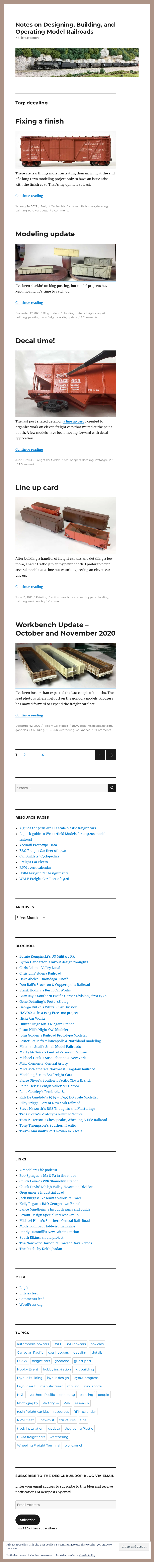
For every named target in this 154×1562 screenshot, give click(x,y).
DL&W (22, 1361)
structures (67, 1420)
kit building (36, 730)
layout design (58, 1378)
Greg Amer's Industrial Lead (41, 1192)
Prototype (101, 460)
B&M (75, 725)
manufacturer (51, 1386)
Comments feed (32, 1299)
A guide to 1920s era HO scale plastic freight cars (57, 828)
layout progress (86, 1378)
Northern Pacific (42, 1395)
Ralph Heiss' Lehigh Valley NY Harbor (49, 1086)
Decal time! (35, 341)
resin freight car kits (53, 317)
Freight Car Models (53, 206)
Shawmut (46, 1420)
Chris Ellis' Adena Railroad (40, 973)
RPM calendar (85, 1412)
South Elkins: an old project (41, 1237)
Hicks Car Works (32, 1018)
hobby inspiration (57, 1369)
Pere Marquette (38, 210)
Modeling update (45, 234)
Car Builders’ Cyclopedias (39, 856)
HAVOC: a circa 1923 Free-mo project (48, 1013)
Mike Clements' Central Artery (43, 1063)
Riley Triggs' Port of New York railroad (49, 1103)
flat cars (107, 725)
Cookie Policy (87, 1555)
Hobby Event (27, 1369)
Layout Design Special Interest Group (49, 1215)
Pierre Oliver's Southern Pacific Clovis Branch (55, 1080)
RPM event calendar (35, 867)
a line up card (73, 421)
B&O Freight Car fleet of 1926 (42, 851)
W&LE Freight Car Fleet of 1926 (44, 879)
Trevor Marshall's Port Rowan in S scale (50, 1131)
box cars (72, 597)
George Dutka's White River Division (48, 1007)
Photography (27, 1403)
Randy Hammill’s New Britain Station (49, 1232)
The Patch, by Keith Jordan (40, 1249)
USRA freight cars (31, 1437)
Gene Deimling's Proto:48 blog (44, 1001)
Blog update (51, 313)
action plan (58, 597)
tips (83, 1420)
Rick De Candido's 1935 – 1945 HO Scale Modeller (58, 1097)
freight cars (93, 313)
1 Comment (26, 464)
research (82, 1403)
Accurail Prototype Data (38, 845)
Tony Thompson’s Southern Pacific (47, 1125)
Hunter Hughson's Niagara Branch (47, 1024)
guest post (82, 1361)
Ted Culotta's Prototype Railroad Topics (51, 1114)
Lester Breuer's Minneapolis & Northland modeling (60, 1041)
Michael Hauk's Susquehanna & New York (52, 1058)
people (103, 1395)
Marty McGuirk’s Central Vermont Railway (53, 1052)
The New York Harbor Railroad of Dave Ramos (55, 1243)
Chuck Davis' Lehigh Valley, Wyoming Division (56, 1187)
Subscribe (27, 1520)
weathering (66, 730)
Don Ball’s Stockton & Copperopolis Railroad (54, 985)
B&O (57, 1344)
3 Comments (60, 210)
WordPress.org (31, 1304)
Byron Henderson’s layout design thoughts (53, 962)
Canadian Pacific (30, 1352)
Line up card (37, 487)
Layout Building (30, 1378)
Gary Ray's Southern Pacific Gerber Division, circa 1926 (63, 996)
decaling (102, 206)
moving (73, 1386)
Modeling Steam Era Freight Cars (45, 1075)
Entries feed (28, 1293)
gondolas (21, 730)
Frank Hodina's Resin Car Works (45, 990)
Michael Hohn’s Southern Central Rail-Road (54, 1221)
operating (67, 1395)
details (80, 313)
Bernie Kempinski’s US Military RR (47, 956)
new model (93, 1386)
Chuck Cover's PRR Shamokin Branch (49, 1181)
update (72, 317)
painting (21, 210)
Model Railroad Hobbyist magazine (47, 1226)
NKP (48, 730)
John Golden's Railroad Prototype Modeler (53, 1035)
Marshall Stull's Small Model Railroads (50, 1047)
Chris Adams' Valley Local (39, 968)
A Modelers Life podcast (38, 1170)
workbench (35, 601)
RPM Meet (25, 1420)
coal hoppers (72, 460)
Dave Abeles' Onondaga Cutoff (43, 979)
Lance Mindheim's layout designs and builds (54, 1209)
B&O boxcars (75, 1344)
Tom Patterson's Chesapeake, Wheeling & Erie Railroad (63, 1120)
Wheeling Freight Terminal (38, 1445)
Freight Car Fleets (33, 862)
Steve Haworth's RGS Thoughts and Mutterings (57, 1109)
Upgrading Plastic (79, 1428)
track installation (30, 1428)
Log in (24, 1288)
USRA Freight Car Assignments (44, 873)
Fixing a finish (39, 121)
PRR (111, 460)
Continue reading (29, 196)
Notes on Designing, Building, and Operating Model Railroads (65, 28)
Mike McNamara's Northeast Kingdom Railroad (57, 1069)
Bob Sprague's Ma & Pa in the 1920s (47, 1176)
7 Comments (102, 730)
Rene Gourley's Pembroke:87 (42, 1092)
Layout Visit (26, 1386)
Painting (41, 597)
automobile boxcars (82, 206)
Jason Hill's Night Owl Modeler (43, 1030)
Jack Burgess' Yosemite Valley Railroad (50, 1198)
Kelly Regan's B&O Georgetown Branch (50, 1204)
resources (61, 1412)
